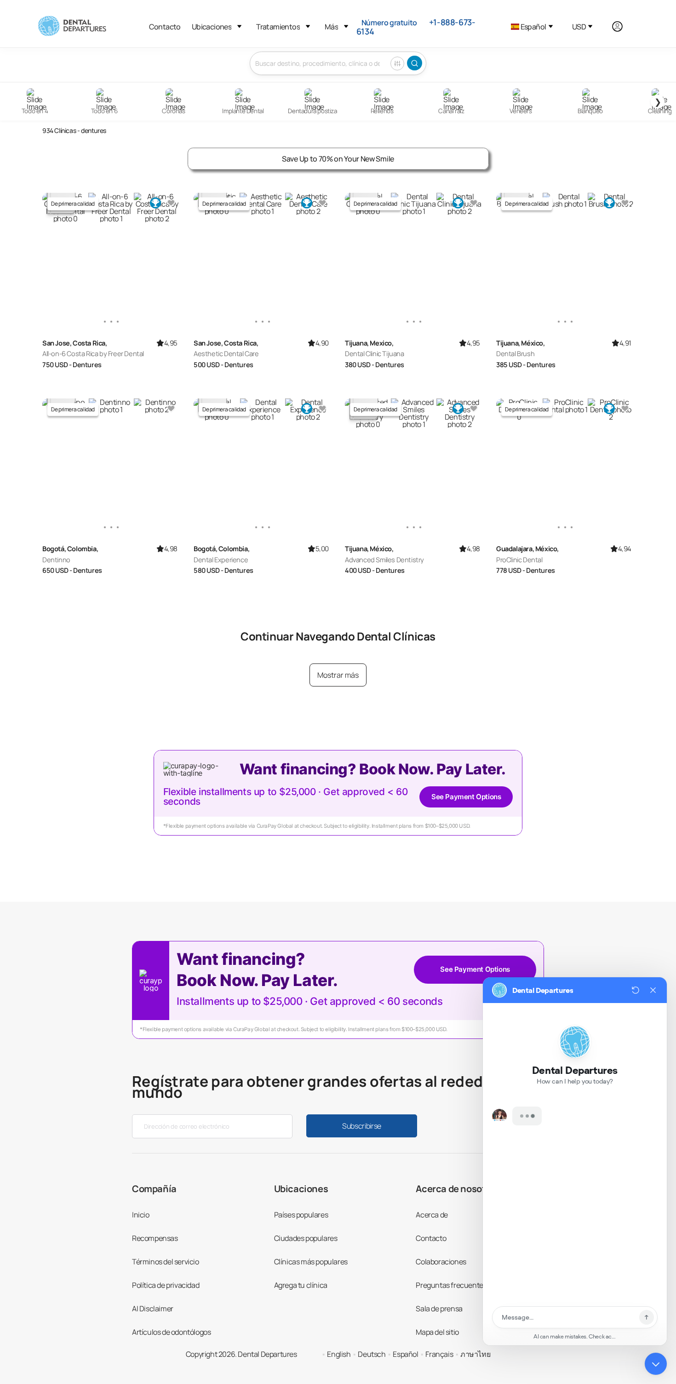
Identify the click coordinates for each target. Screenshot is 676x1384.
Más (331, 27)
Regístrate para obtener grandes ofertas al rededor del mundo (328, 1087)
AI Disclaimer (152, 1308)
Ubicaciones (211, 27)
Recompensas (155, 1238)
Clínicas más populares (311, 1262)
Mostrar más (338, 675)
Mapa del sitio (437, 1332)
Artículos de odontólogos (171, 1332)
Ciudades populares (306, 1238)
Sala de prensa (439, 1308)
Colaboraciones (441, 1262)
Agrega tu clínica (300, 1285)
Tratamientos (278, 27)
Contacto (165, 27)
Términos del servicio (165, 1262)
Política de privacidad (165, 1285)
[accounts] (622, 27)
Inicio (140, 1215)
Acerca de (431, 1215)
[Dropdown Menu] (239, 26)
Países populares (301, 1215)
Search (414, 63)
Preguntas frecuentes (451, 1285)
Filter (397, 63)
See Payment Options (466, 796)
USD (579, 27)
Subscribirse (361, 1126)
